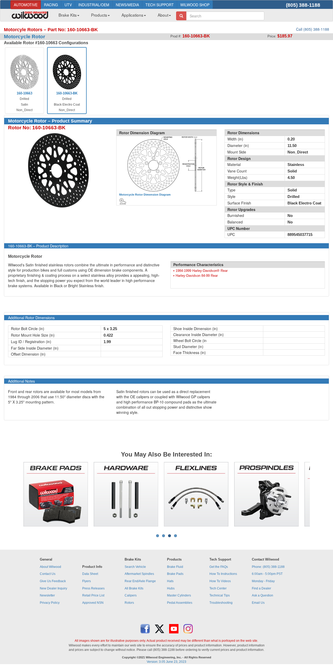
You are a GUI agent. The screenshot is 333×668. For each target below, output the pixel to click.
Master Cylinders (179, 595)
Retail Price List (93, 595)
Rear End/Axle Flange (140, 581)
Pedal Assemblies (179, 603)
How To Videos (220, 581)
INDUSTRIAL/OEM (93, 4)
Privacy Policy (50, 603)
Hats (170, 581)
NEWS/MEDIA (127, 4)
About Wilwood (50, 567)
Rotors (129, 603)
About (163, 15)
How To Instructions (223, 574)
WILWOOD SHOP (194, 4)
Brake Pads (175, 574)
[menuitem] (67, 16)
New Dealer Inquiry (53, 588)
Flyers (86, 581)
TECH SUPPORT (159, 4)
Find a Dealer (261, 588)
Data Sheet (90, 574)
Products (99, 15)
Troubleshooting (221, 603)
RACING (51, 4)
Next (317, 494)
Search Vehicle (135, 567)
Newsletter (47, 595)
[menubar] (113, 16)
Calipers (131, 595)
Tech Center (218, 588)
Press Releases (93, 588)
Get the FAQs (218, 567)
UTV (68, 4)
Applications (132, 15)
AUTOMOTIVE (25, 4)
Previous (15, 494)
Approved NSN (93, 603)
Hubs (171, 588)
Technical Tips (219, 595)
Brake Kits (68, 15)
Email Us (258, 603)
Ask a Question (262, 595)
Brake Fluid (175, 567)
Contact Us (47, 574)
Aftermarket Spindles (139, 574)
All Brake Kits (134, 588)
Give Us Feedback (53, 581)
